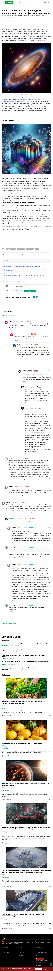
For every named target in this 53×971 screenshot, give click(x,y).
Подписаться (33, 290)
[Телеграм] (33, 297)
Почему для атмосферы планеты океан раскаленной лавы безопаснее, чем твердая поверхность (25, 784)
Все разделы (21, 952)
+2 (49, 527)
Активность (21, 955)
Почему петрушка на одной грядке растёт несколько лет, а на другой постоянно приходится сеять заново (23, 702)
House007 (5, 756)
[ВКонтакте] (37, 297)
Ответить (11, 329)
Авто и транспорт (5, 645)
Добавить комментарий (9, 316)
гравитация (13, 248)
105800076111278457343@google (30, 370)
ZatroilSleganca (6, 715)
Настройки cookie (39, 958)
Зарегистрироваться (5, 950)
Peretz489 (8, 502)
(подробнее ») (28, 254)
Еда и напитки (5, 748)
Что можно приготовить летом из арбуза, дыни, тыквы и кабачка (22, 743)
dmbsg (10, 458)
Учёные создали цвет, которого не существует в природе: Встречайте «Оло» (21, 266)
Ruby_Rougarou (12, 286)
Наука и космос (5, 651)
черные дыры (30, 248)
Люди (20, 954)
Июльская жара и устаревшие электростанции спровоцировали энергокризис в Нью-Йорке (25, 649)
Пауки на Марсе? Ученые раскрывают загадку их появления (17, 273)
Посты (20, 950)
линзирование (21, 248)
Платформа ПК (5, 658)
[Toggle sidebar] (4, 2)
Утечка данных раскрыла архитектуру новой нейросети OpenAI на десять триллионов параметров (26, 668)
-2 (5, 281)
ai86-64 (10, 321)
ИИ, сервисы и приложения (8, 671)
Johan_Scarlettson (7, 928)
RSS (22, 290)
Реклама (37, 955)
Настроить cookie (47, 969)
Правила (37, 950)
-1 (49, 370)
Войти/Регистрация (5, 952)
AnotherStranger (12, 547)
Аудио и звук (5, 921)
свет (7, 248)
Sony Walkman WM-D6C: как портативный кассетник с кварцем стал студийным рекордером (23, 915)
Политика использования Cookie (42, 957)
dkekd (18, 344)
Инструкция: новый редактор (41, 952)
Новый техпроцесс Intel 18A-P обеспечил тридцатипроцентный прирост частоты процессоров (24, 655)
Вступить (27, 290)
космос (37, 248)
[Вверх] (51, 964)
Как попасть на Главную (40, 954)
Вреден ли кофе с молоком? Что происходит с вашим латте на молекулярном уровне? (24, 275)
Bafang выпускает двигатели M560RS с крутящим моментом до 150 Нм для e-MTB (25, 644)
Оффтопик (21, 18)
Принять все (38, 969)
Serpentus (11, 486)
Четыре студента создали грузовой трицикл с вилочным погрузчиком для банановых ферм (25, 662)
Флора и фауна (5, 708)
